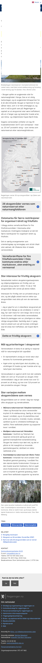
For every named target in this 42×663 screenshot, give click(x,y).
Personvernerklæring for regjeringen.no (18, 611)
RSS (4, 626)
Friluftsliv (5, 525)
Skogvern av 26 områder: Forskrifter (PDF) (18, 537)
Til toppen (21, 570)
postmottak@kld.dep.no (15, 643)
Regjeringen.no (15, 596)
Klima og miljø (17, 525)
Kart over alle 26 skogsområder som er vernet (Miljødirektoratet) (20, 541)
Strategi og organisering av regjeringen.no (18, 606)
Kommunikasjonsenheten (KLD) (12, 551)
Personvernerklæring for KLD (11, 647)
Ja (6, 583)
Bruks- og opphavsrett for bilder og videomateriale (21, 618)
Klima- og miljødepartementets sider (23, 632)
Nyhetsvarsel (8, 623)
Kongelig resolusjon (10, 535)
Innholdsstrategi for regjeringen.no (16, 608)
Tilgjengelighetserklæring (12, 616)
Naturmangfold (30, 525)
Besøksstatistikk (9, 621)
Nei (14, 583)
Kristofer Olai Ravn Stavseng (21, 637)
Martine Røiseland (21, 635)
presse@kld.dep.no (13, 553)
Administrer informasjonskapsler (15, 613)
